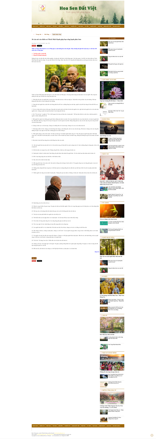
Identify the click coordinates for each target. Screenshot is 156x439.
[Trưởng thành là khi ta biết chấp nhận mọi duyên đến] (104, 338)
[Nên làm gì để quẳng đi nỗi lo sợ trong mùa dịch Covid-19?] (104, 230)
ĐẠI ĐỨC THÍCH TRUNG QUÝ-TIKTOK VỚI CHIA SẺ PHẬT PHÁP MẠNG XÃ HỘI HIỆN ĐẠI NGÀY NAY (112, 183)
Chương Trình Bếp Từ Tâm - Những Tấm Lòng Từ (114, 418)
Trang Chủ (35, 26)
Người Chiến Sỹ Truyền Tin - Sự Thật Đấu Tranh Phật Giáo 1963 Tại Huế (115, 196)
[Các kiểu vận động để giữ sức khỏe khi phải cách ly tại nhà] (104, 223)
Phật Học (48, 26)
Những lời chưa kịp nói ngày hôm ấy (109, 372)
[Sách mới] (104, 113)
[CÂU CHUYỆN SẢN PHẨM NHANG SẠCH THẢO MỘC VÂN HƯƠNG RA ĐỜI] (104, 188)
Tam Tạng (80, 26)
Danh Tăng (106, 119)
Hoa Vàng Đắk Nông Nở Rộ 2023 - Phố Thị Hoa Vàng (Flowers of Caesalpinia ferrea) (116, 376)
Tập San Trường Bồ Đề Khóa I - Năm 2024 (111, 100)
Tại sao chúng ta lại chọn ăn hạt (108, 219)
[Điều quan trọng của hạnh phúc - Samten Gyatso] (104, 51)
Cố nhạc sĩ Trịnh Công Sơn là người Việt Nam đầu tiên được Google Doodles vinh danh (115, 139)
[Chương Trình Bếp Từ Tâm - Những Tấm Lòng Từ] (104, 419)
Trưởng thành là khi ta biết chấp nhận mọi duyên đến (115, 337)
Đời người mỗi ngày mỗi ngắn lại (115, 64)
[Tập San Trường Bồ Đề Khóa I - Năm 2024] (112, 90)
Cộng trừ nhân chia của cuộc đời (115, 56)
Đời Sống (61, 26)
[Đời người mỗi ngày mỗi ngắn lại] (104, 66)
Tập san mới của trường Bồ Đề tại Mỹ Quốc (116, 104)
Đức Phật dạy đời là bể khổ (107, 334)
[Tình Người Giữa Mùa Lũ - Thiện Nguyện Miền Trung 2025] (104, 411)
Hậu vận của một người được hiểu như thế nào (116, 42)
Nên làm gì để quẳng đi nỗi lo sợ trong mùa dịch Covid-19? (115, 229)
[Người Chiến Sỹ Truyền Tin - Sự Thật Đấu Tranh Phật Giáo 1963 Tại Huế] (104, 196)
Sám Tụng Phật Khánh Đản (114, 344)
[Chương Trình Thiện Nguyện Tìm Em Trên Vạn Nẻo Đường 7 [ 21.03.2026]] (112, 398)
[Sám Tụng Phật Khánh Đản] (104, 346)
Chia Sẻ (104, 315)
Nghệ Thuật (93, 26)
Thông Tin (42, 26)
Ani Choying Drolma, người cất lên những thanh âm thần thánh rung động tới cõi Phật (116, 147)
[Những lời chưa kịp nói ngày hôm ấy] (112, 362)
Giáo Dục (67, 26)
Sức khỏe (105, 202)
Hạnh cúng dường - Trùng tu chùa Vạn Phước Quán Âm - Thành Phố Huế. (116, 301)
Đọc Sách (35, 30)
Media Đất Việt (107, 26)
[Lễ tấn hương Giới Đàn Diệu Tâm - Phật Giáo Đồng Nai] (112, 285)
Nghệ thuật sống (56, 34)
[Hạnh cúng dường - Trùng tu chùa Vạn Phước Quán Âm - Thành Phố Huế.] (104, 301)
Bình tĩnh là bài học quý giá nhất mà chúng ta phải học (115, 72)
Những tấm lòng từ (109, 390)
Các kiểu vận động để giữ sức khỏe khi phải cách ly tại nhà (116, 222)
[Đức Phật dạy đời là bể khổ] (112, 324)
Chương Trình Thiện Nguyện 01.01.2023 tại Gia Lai (114, 382)
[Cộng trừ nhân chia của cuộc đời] (104, 58)
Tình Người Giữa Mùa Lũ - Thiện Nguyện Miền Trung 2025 (116, 410)
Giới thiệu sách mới (109, 79)
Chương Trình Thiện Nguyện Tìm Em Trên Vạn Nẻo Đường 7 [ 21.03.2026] (111, 406)
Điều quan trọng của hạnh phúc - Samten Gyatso (115, 49)
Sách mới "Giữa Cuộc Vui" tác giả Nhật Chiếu (116, 111)
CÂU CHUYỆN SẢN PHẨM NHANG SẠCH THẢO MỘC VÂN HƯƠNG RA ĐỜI (116, 188)
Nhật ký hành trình (109, 352)
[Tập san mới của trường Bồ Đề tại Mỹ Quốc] (104, 105)
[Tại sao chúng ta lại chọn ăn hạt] (112, 210)
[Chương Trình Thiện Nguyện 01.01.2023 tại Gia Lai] (104, 384)
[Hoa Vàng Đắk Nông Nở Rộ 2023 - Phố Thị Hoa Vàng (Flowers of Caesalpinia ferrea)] (104, 376)
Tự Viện (87, 26)
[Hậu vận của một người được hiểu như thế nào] (104, 43)
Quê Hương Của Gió (105, 135)
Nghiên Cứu (74, 26)
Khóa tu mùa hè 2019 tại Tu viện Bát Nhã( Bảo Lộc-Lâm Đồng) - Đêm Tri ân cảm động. (115, 308)
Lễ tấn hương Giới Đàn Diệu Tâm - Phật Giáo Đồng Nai (112, 296)
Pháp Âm (100, 26)
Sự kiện (104, 276)
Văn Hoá (55, 26)
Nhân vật (105, 154)
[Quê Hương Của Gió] (112, 127)
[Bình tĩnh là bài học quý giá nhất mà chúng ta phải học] (104, 73)
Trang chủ (38, 34)
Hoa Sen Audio (116, 26)
